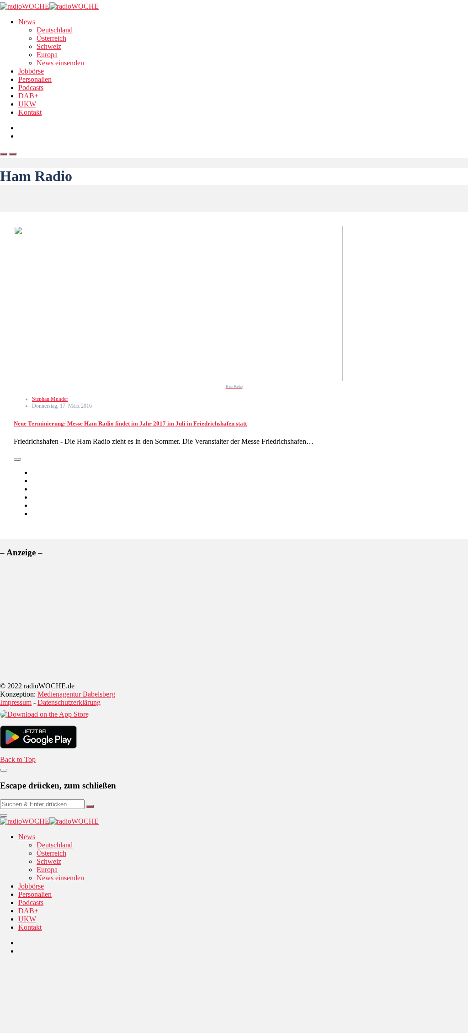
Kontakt (30, 112)
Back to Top (18, 759)
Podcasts (30, 87)
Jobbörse (31, 71)
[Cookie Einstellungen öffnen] (68, 1029)
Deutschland (55, 30)
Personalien (35, 79)
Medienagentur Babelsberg (76, 694)
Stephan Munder (50, 399)
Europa (47, 55)
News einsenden (60, 63)
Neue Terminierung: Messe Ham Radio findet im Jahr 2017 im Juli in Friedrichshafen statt (130, 423)
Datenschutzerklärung (69, 702)
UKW (27, 104)
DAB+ (28, 96)
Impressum (16, 702)
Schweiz (49, 46)
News (26, 22)
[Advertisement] (68, 623)
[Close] (3, 770)
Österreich (51, 38)
